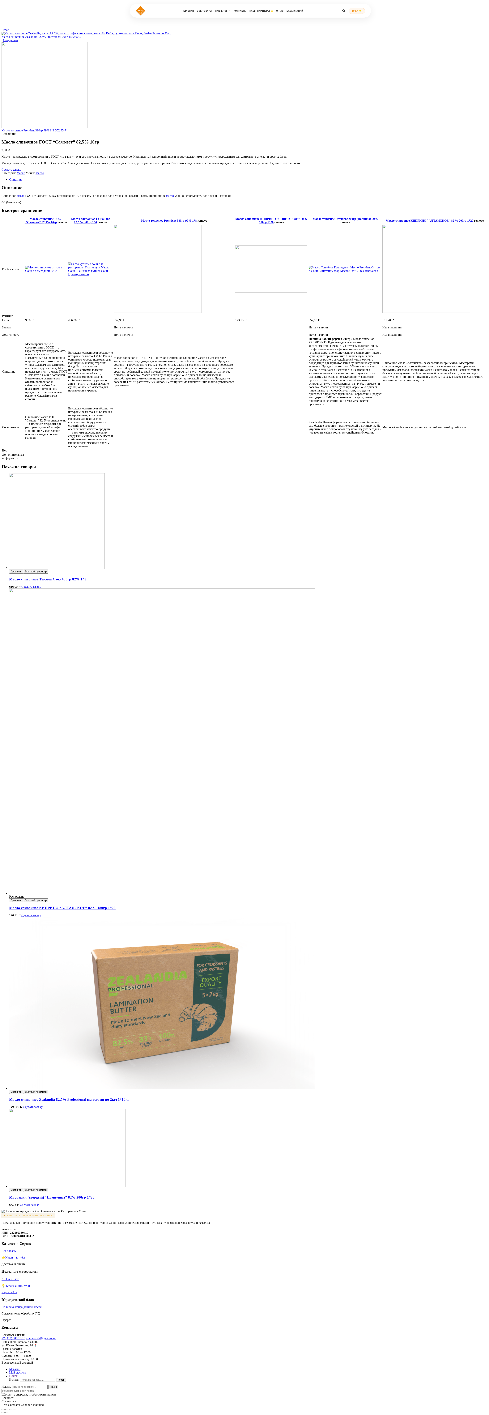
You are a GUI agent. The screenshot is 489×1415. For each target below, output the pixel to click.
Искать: (14, 1379)
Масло (21, 173)
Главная (188, 11)
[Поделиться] (6, 1409)
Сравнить (16, 571)
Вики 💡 (356, 11)
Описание (15, 179)
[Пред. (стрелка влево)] (3, 1412)
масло (20, 195)
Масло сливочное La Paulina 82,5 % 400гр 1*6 (90, 220)
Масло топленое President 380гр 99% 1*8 (169, 220)
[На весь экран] (10, 1409)
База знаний (295, 11)
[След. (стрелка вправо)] (6, 1412)
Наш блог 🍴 (223, 11)
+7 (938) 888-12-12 (13, 1338)
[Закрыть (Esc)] (3, 1409)
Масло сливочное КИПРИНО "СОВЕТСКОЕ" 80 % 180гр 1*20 (271, 220)
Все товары (204, 11)
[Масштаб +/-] (14, 1409)
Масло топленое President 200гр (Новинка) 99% (345, 218)
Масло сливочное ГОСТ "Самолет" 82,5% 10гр (44, 220)
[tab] (248, 179)
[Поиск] (344, 11)
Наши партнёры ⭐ (261, 11)
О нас (280, 11)
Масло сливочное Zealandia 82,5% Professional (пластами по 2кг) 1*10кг (69, 1099)
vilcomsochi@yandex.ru (41, 1338)
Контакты (240, 11)
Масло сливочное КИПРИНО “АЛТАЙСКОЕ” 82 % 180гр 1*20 (62, 908)
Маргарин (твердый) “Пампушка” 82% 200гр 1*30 (52, 1197)
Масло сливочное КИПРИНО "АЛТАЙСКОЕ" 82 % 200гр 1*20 (429, 220)
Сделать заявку (11, 169)
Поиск (60, 1379)
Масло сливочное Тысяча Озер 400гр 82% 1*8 (47, 579)
